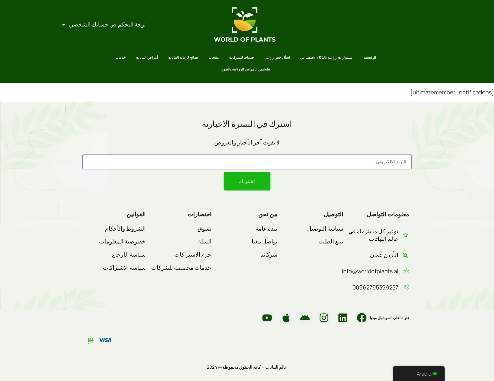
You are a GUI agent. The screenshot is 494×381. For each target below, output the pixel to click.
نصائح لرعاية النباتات (183, 57)
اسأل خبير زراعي (277, 57)
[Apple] (286, 318)
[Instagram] (324, 318)
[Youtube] (267, 318)
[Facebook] (362, 318)
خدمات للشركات (241, 57)
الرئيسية (370, 57)
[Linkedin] (343, 318)
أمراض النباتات (147, 57)
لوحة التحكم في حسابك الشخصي (107, 24)
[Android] (305, 318)
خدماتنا (121, 57)
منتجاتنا (213, 57)
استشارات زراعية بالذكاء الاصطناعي (327, 57)
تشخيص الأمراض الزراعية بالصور (246, 69)
